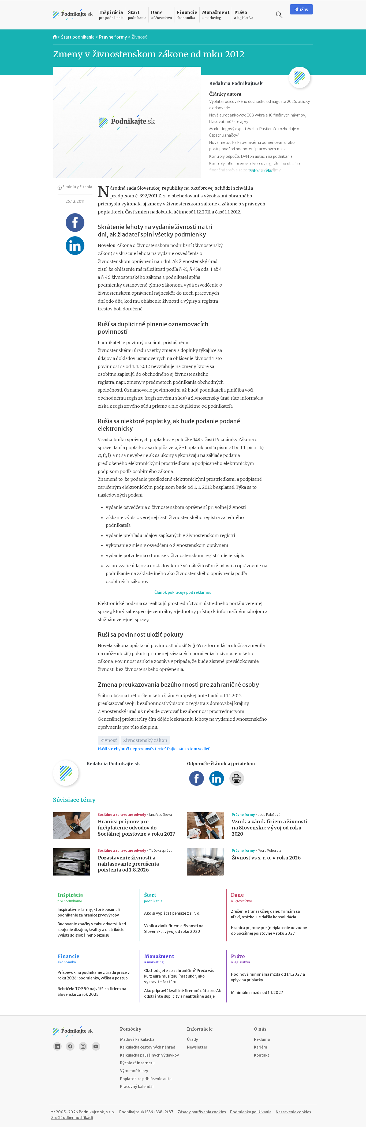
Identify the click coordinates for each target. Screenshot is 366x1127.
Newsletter (197, 1047)
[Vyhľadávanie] (279, 14)
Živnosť (139, 37)
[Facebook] (70, 1046)
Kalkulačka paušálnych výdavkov (149, 1055)
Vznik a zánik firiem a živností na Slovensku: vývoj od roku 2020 (269, 828)
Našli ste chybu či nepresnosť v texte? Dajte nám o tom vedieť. (154, 748)
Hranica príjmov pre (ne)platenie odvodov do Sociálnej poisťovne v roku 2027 (136, 828)
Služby (301, 9)
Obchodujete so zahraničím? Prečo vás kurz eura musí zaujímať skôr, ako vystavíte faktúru (179, 976)
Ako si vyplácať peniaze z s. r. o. (172, 913)
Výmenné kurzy (134, 1070)
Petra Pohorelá (269, 850)
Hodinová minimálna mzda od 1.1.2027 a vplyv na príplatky (268, 977)
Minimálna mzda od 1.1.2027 (257, 992)
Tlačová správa (160, 850)
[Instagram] (83, 1046)
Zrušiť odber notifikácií (72, 1117)
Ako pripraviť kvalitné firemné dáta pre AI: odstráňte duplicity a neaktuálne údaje (182, 993)
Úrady (192, 1039)
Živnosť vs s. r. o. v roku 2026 (266, 858)
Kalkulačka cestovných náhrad (147, 1047)
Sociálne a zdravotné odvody (122, 815)
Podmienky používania (250, 1112)
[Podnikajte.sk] (73, 14)
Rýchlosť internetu (137, 1063)
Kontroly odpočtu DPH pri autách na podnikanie (251, 156)
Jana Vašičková (160, 815)
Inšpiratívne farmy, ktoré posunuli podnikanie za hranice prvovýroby (89, 912)
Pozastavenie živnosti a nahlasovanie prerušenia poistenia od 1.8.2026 (128, 864)
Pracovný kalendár (137, 1086)
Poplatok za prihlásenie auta (145, 1078)
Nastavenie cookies (293, 1112)
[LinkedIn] (57, 1046)
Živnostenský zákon (145, 740)
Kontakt (261, 1055)
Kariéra (260, 1047)
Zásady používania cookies (202, 1112)
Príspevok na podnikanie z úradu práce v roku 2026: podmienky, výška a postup (94, 975)
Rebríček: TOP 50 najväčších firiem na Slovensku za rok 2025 (92, 991)
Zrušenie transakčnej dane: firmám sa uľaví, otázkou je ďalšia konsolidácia (265, 914)
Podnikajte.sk (131, 1112)
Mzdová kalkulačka (137, 1039)
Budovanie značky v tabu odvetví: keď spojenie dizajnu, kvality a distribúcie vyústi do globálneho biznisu (92, 930)
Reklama (262, 1039)
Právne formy (113, 37)
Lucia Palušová (269, 815)
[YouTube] (96, 1046)
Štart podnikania (78, 37)
